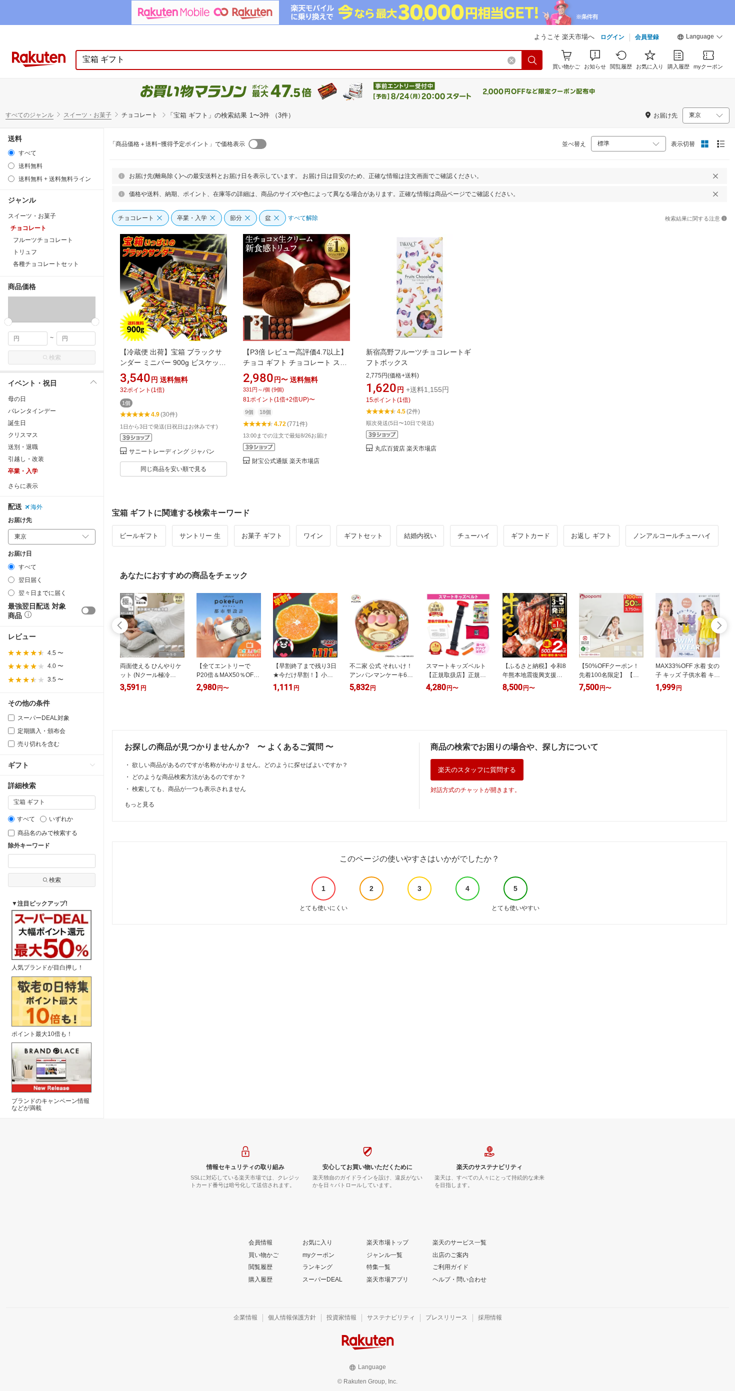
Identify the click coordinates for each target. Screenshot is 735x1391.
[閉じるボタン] (716, 176)
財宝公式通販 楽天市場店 (286, 461)
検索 (55, 357)
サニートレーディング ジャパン (171, 451)
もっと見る (139, 804)
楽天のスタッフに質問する (477, 770)
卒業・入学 (23, 471)
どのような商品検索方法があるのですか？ (189, 777)
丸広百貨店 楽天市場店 (405, 449)
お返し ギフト (591, 536)
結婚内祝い (420, 536)
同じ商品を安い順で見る (173, 469)
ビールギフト (139, 536)
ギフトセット (363, 536)
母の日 (17, 399)
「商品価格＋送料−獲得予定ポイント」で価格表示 (177, 144)
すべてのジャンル (30, 115)
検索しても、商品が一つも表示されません (189, 789)
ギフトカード (530, 536)
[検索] (532, 60)
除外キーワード (29, 845)
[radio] (11, 153)
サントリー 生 (200, 536)
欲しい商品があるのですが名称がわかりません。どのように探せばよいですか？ (240, 765)
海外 (36, 507)
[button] (700, 38)
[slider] (8, 322)
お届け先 (20, 520)
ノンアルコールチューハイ (672, 536)
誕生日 (17, 423)
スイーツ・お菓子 (88, 115)
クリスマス (23, 435)
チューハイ (474, 536)
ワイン (313, 536)
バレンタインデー (32, 411)
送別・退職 (23, 447)
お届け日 (20, 553)
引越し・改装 (26, 459)
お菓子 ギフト (262, 536)
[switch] (89, 610)
